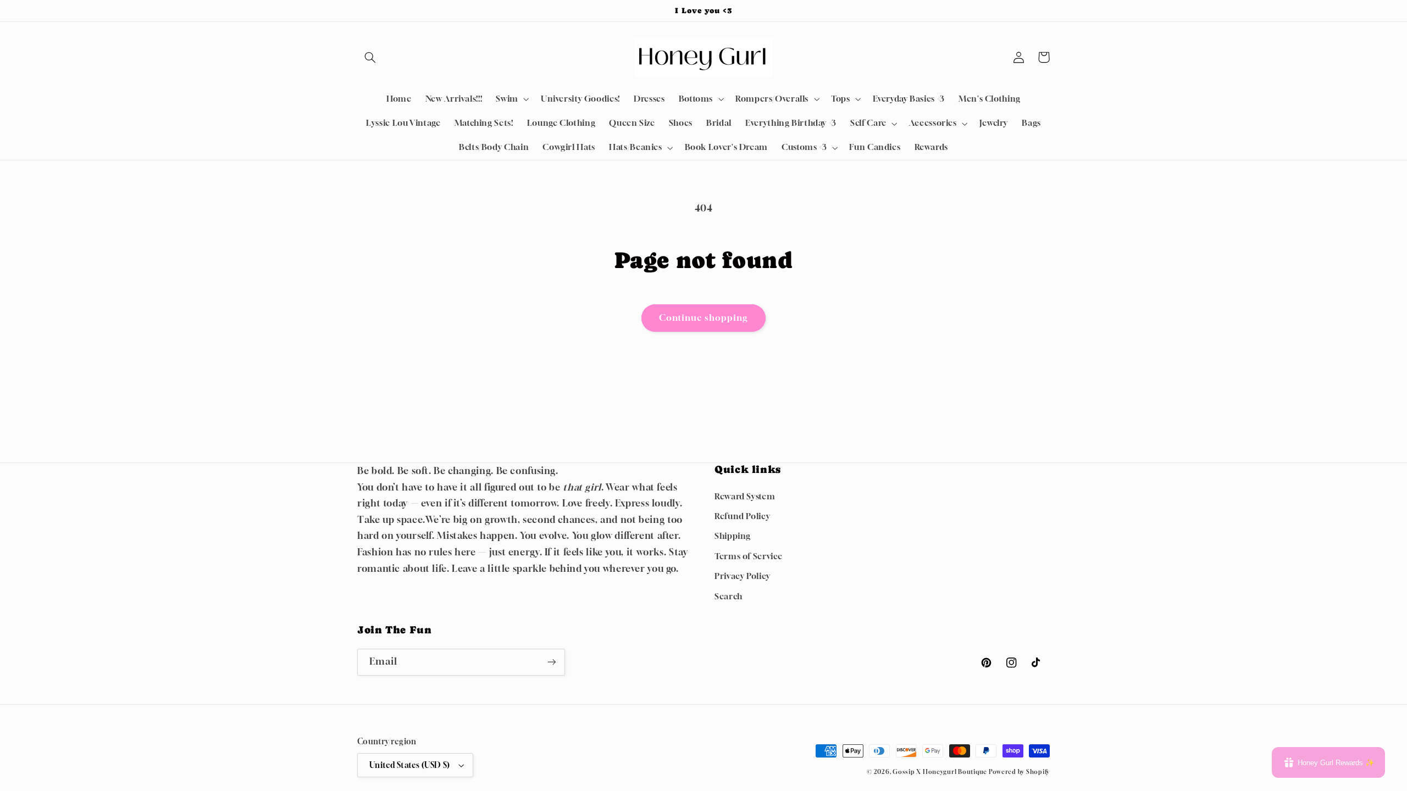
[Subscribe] (551, 662)
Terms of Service (748, 556)
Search (728, 596)
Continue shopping (704, 318)
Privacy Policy (742, 576)
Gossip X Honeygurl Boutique (941, 771)
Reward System (744, 496)
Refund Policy (742, 516)
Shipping (732, 536)
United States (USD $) (409, 765)
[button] (370, 57)
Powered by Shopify (1019, 771)
